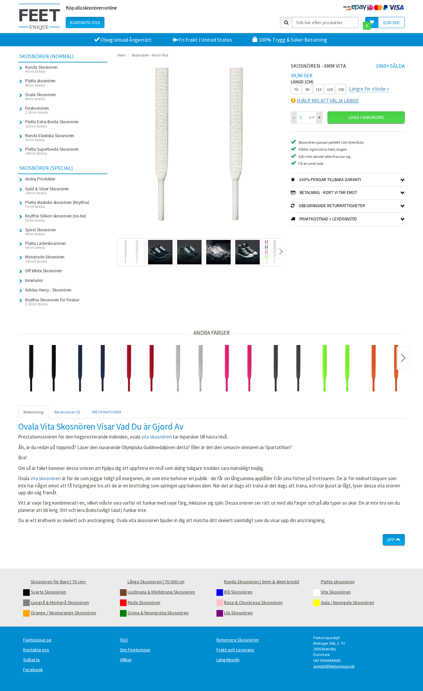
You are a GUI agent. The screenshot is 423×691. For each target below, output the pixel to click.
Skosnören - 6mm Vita (150, 55)
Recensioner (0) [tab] (67, 411)
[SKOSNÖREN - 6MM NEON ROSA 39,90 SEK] (238, 369)
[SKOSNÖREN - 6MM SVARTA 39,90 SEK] (42, 369)
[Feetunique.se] (39, 16)
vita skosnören (156, 437)
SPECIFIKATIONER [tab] (106, 411)
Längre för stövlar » (369, 89)
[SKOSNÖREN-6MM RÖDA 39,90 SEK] (140, 369)
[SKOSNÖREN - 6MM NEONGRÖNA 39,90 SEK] (336, 369)
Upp (391, 540)
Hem (121, 55)
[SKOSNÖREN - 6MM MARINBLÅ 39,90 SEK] (91, 369)
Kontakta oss (85, 22)
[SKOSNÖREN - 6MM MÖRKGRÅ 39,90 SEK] (287, 369)
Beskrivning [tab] (33, 411)
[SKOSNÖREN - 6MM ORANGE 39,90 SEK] (385, 369)
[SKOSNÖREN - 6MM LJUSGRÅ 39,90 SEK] (189, 369)
